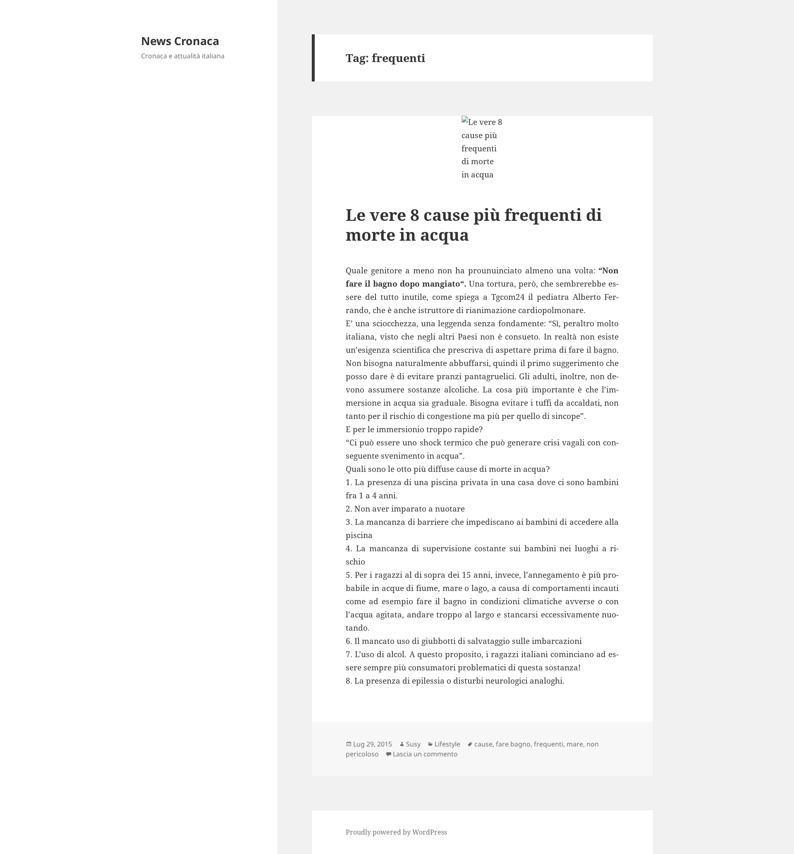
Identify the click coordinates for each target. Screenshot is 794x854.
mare (575, 744)
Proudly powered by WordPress (396, 832)
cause (483, 744)
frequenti (548, 744)
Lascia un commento (425, 753)
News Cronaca (180, 40)
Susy (413, 744)
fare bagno (513, 744)
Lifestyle (447, 744)
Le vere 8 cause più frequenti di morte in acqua (474, 224)
